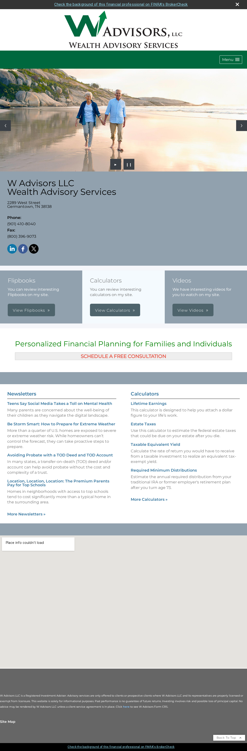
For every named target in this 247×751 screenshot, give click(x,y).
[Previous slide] (5, 125)
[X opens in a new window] (34, 249)
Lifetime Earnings (148, 403)
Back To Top (227, 737)
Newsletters (21, 394)
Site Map (7, 721)
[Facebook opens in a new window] (23, 249)
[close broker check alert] (237, 4)
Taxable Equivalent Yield (155, 444)
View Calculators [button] (112, 310)
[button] (231, 59)
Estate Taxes (143, 424)
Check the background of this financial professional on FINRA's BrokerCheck (121, 4)
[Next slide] (241, 125)
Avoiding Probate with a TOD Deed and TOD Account (60, 455)
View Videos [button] (191, 310)
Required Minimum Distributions (164, 470)
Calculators (145, 394)
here (126, 706)
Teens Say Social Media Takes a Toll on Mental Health (59, 403)
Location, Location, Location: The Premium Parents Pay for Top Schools (58, 483)
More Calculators (149, 499)
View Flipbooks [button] (29, 310)
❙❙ (129, 164)
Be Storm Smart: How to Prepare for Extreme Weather (61, 424)
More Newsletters (26, 514)
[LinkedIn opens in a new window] (12, 249)
